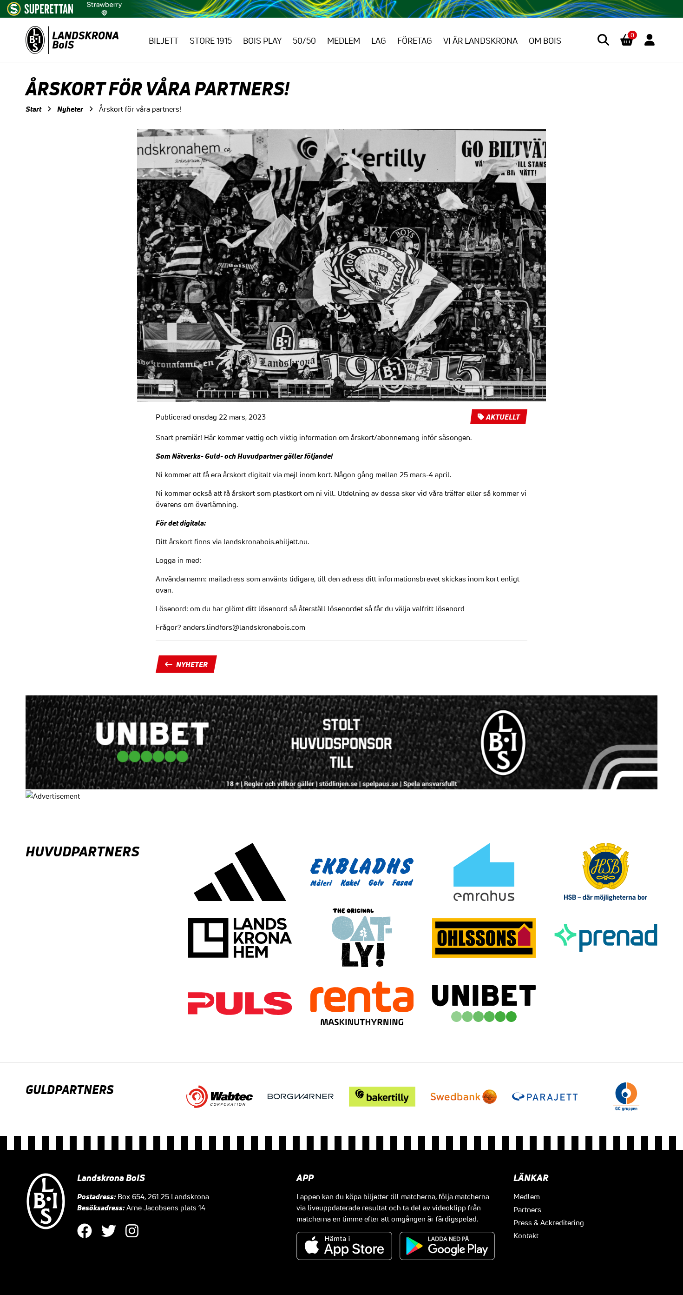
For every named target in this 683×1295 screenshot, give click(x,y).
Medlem (343, 40)
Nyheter (70, 109)
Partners (527, 1209)
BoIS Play (262, 40)
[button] (603, 39)
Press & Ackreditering (548, 1222)
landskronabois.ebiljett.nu (265, 541)
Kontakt (526, 1235)
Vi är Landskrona (480, 40)
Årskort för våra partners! (140, 108)
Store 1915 (211, 40)
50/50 (304, 40)
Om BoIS (545, 40)
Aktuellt (503, 417)
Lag (378, 40)
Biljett (163, 40)
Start (33, 109)
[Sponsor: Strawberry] (104, 7)
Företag (414, 40)
